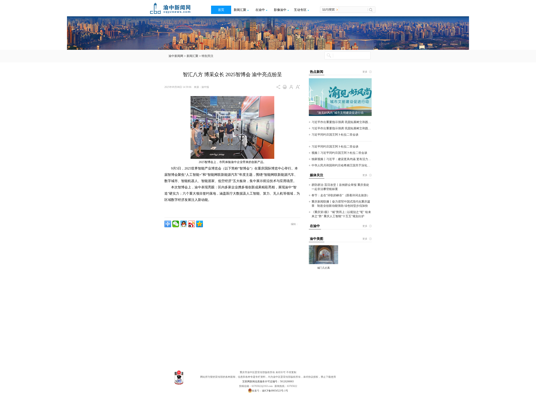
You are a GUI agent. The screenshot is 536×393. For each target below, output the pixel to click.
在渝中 (260, 10)
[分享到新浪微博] (191, 224)
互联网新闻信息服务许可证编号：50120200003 (268, 381)
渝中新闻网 (176, 56)
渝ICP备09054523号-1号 (275, 390)
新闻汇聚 (240, 10)
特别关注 (207, 56)
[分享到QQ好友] (183, 224)
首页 (221, 10)
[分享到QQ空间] (199, 224)
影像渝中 (280, 10)
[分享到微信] (175, 224)
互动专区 (300, 10)
